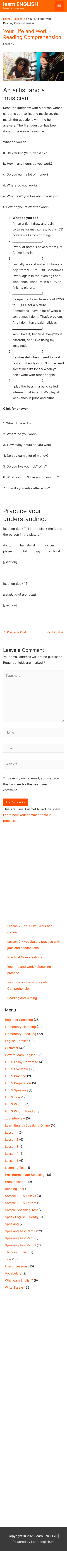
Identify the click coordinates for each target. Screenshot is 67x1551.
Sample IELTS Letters (20, 1203)
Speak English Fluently (21, 1217)
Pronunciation (15, 1182)
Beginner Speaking (19, 1020)
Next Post (55, 632)
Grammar (11, 1048)
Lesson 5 (11, 1161)
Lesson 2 (19, 18)
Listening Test (15, 1168)
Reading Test (14, 1189)
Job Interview (15, 1118)
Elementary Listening (20, 1027)
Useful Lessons (16, 1266)
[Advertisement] (33, 879)
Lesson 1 (11, 1132)
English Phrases (16, 1041)
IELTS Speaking (16, 1090)
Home (7, 18)
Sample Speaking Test (21, 1210)
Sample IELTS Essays (20, 1196)
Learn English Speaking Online (27, 1125)
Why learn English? (19, 1280)
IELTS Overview (16, 1069)
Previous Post (14, 632)
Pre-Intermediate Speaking (25, 1175)
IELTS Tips (12, 1097)
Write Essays (14, 1287)
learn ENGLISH (20, 4)
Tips (8, 1259)
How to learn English (20, 1055)
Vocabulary (13, 1273)
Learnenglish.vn (43, 1542)
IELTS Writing (14, 1104)
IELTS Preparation (18, 1083)
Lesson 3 (11, 1146)
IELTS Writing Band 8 (20, 1111)
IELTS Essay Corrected (21, 1062)
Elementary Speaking (20, 1034)
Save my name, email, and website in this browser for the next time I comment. (32, 784)
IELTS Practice (15, 1076)
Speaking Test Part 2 (20, 1238)
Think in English (16, 1252)
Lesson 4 (11, 1153)
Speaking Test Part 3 (20, 1245)
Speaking (12, 1224)
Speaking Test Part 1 (20, 1231)
